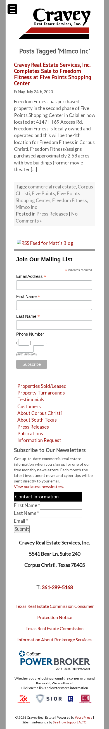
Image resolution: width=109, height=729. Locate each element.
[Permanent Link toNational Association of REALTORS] (70, 698)
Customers (29, 406)
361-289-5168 (57, 587)
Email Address (31, 276)
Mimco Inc (26, 207)
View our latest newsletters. (39, 486)
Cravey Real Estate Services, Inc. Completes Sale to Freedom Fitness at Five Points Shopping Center (52, 74)
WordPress (83, 717)
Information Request (39, 440)
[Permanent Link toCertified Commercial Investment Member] (85, 698)
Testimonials (30, 399)
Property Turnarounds (41, 393)
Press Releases (52, 214)
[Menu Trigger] (12, 9)
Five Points (43, 193)
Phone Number (30, 334)
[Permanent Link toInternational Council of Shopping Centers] (24, 698)
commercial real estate (52, 187)
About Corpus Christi (39, 413)
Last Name (28, 316)
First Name (28, 297)
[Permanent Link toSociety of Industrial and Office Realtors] (49, 698)
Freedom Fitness (69, 200)
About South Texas (37, 420)
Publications (30, 433)
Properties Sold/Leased (42, 386)
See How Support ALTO (70, 722)
